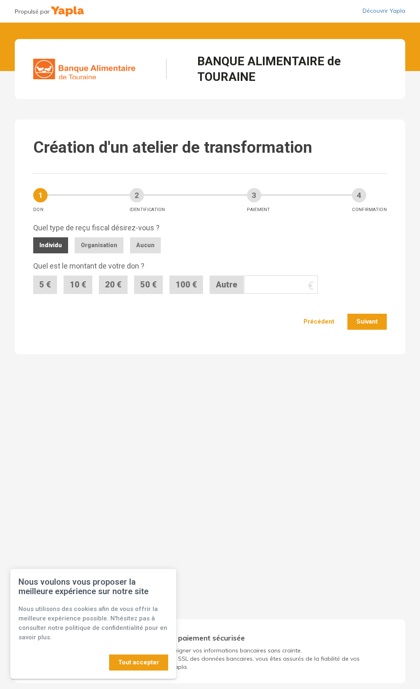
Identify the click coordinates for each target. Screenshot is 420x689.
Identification (147, 209)
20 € (113, 284)
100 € (186, 284)
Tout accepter (138, 662)
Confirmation (369, 209)
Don (38, 209)
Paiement (258, 209)
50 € (148, 284)
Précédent (319, 321)
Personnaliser (83, 662)
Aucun (145, 245)
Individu (50, 245)
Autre (226, 284)
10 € (78, 284)
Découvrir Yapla (384, 10)
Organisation (99, 245)
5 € (45, 284)
